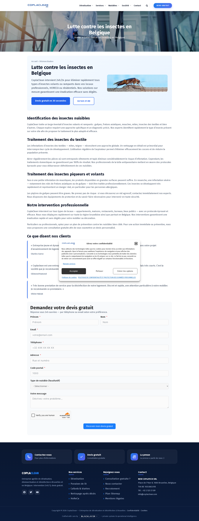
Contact (137, 5)
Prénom (34, 316)
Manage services (69, 264)
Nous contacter (113, 483)
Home (77, 37)
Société (125, 5)
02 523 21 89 (83, 101)
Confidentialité (133, 510)
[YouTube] (37, 492)
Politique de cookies (69, 277)
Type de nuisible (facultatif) (45, 380)
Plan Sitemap (112, 493)
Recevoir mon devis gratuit (99, 426)
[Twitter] (30, 492)
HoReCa (75, 498)
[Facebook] (24, 492)
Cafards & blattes (80, 488)
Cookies (144, 510)
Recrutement (112, 488)
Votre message (38, 393)
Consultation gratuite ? (117, 478)
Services (100, 5)
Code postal (36, 368)
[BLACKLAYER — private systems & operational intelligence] (89, 516)
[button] (136, 243)
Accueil (34, 61)
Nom (103, 316)
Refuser (99, 271)
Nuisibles (112, 5)
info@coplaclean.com (147, 494)
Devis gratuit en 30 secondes (50, 100)
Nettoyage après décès (83, 493)
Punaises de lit (79, 483)
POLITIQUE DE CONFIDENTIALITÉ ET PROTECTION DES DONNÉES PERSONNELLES (107, 277)
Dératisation (85, 5)
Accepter (74, 271)
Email (33, 329)
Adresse (34, 355)
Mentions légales (114, 498)
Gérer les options (125, 271)
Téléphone (36, 342)
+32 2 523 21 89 (149, 490)
